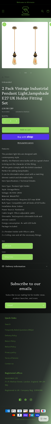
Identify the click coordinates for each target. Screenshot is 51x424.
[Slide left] (20, 73)
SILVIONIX (22, 419)
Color (4, 252)
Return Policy (10, 341)
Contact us (9, 364)
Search (8, 324)
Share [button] (7, 77)
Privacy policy (10, 353)
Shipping (12, 112)
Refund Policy (10, 347)
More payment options (26, 143)
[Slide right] (31, 73)
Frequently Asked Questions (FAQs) (19, 330)
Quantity (5, 116)
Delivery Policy (11, 336)
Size (3, 241)
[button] (3, 11)
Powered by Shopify (30, 419)
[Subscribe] (43, 305)
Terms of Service (11, 358)
